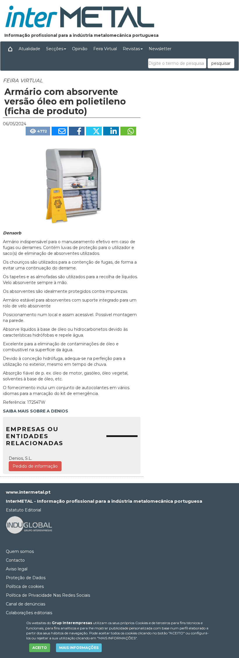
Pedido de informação (35, 466)
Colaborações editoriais (29, 612)
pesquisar (221, 63)
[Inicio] (10, 48)
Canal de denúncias (25, 604)
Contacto (15, 560)
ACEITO (39, 647)
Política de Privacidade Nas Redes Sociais (48, 595)
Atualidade (29, 48)
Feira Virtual (105, 48)
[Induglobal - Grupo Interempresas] (29, 524)
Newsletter (160, 48)
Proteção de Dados (25, 577)
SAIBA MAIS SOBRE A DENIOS (35, 411)
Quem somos (20, 551)
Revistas (131, 48)
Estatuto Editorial (23, 510)
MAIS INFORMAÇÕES (79, 647)
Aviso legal (16, 569)
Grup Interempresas (72, 623)
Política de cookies (25, 586)
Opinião (79, 48)
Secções (54, 48)
